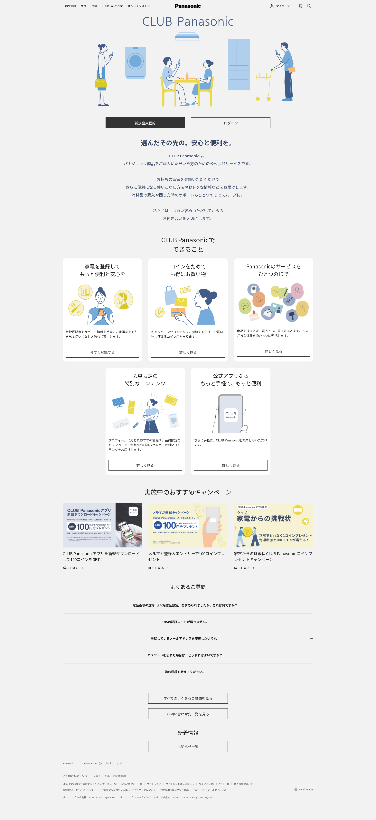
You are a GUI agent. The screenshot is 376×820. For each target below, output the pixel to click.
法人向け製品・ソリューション (82, 776)
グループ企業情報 (115, 776)
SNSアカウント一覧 (131, 783)
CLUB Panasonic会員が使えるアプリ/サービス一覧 (90, 783)
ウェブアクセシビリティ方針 (214, 783)
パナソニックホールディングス (209, 789)
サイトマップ (154, 783)
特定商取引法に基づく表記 (174, 789)
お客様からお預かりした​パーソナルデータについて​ (128, 789)
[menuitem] (70, 6)
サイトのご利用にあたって (180, 783)
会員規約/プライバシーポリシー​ (80, 789)
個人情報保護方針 (243, 783)
